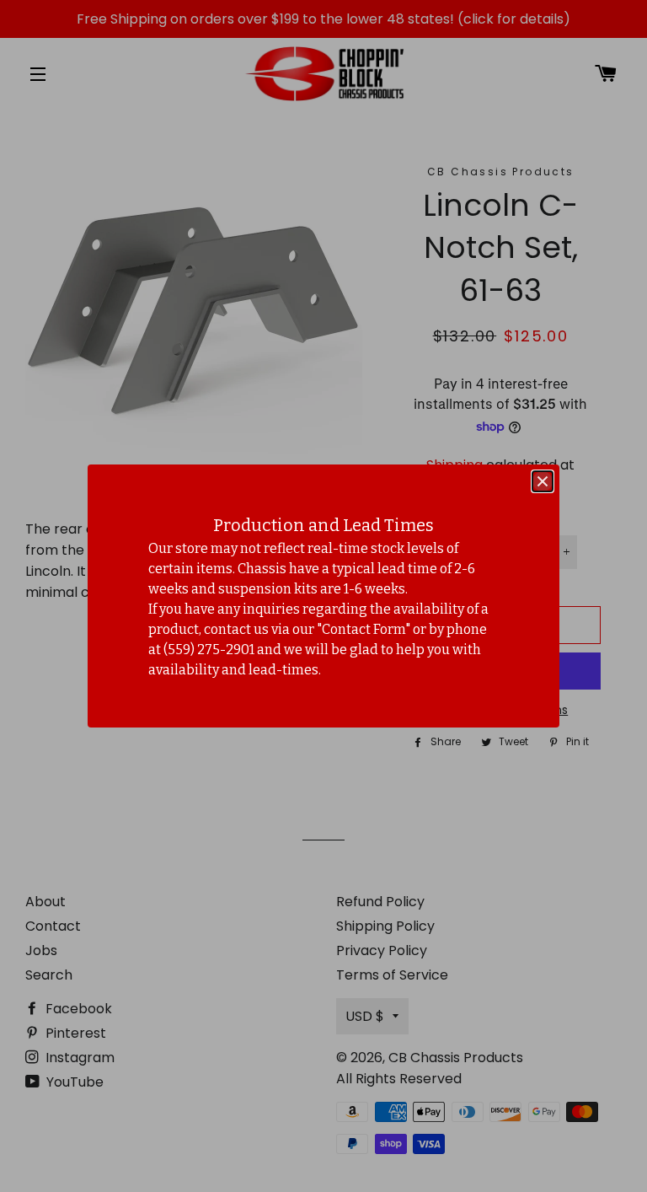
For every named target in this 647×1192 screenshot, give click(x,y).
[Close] (542, 481)
